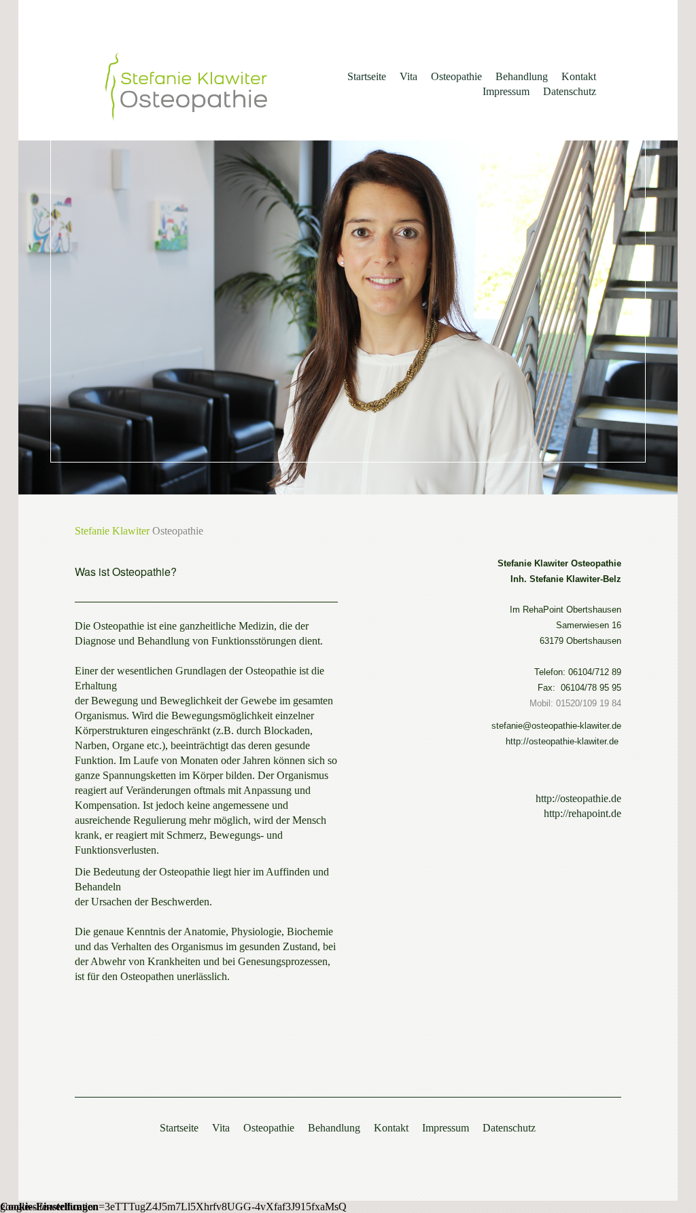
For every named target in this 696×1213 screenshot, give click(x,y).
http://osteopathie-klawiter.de (562, 741)
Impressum (506, 91)
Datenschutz (569, 91)
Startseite (366, 76)
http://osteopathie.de (578, 798)
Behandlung (521, 76)
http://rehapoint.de (582, 813)
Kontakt (578, 76)
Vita (408, 76)
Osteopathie (456, 76)
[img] (186, 87)
